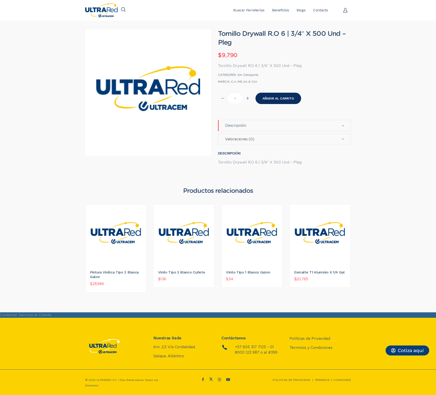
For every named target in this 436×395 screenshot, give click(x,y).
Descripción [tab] (235, 125)
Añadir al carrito (278, 98)
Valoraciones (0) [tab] (239, 139)
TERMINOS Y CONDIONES (333, 380)
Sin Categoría (248, 75)
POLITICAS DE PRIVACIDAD (291, 380)
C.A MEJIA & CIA (244, 81)
